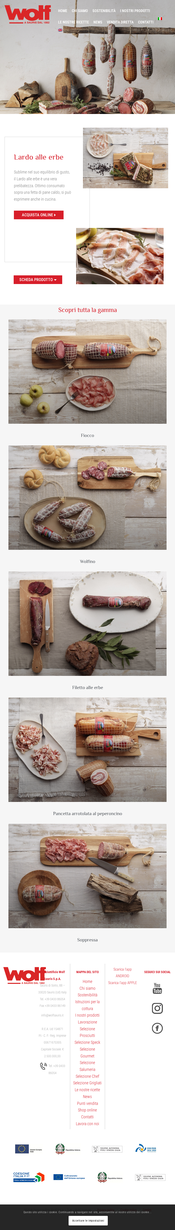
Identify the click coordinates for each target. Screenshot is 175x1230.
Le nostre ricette (87, 1089)
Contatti (87, 1116)
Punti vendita (87, 1103)
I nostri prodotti (87, 1015)
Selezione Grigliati (87, 1082)
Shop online (87, 1110)
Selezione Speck (87, 1042)
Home (87, 981)
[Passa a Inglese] (60, 30)
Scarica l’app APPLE (122, 983)
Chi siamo (87, 988)
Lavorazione (87, 1022)
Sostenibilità (87, 994)
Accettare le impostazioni (88, 1220)
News (87, 1096)
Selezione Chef (87, 1076)
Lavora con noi (87, 1123)
